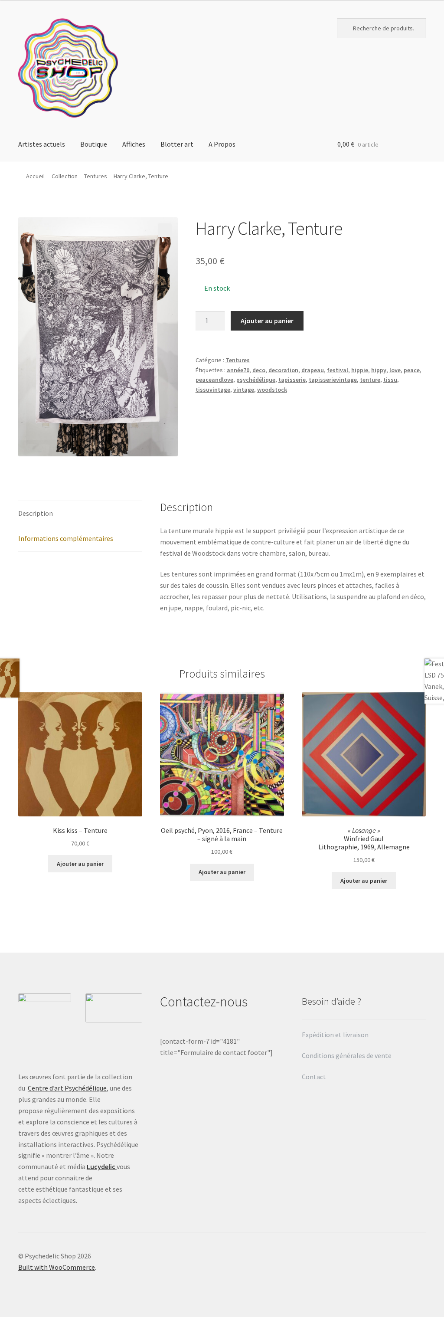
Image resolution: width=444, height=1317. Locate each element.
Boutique (93, 144)
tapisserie (292, 379)
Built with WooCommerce (56, 1267)
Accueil (35, 176)
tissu (390, 379)
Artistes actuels (41, 144)
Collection (65, 176)
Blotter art (176, 144)
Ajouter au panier (267, 320)
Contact (314, 1076)
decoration (283, 370)
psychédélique (255, 379)
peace (412, 370)
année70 (238, 370)
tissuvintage (213, 389)
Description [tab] (35, 513)
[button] (165, 230)
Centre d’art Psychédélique (67, 1088)
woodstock (272, 389)
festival (337, 370)
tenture (370, 379)
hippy (378, 370)
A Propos (222, 144)
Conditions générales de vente (347, 1055)
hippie (359, 370)
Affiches (133, 144)
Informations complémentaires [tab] (65, 538)
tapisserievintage (333, 379)
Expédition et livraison (336, 1034)
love (395, 370)
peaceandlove (214, 379)
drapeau (312, 370)
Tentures (95, 176)
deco (258, 370)
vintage (243, 389)
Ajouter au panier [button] (80, 864)
